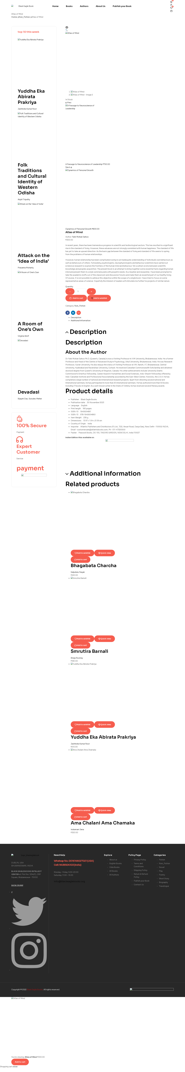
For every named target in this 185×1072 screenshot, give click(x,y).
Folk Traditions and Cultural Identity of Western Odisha (32, 179)
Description (76, 317)
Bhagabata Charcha (94, 565)
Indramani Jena (77, 829)
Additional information (80, 320)
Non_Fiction (24, 17)
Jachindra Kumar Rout (80, 744)
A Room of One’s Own (30, 326)
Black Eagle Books (35, 989)
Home (14, 17)
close (15, 1066)
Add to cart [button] (81, 559)
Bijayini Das (23, 399)
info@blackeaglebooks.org (69, 881)
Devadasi (28, 392)
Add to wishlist (100, 298)
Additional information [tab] (105, 473)
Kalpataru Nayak (78, 572)
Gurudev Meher (35, 399)
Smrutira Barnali (89, 651)
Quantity (69, 286)
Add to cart (78, 298)
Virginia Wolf (23, 336)
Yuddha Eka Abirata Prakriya (103, 737)
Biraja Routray (77, 658)
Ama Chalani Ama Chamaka (103, 823)
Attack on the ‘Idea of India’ (34, 258)
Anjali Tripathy (24, 199)
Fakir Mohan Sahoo (80, 237)
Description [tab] (88, 332)
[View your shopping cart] (171, 11)
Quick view (106, 553)
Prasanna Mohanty (26, 268)
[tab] (122, 317)
